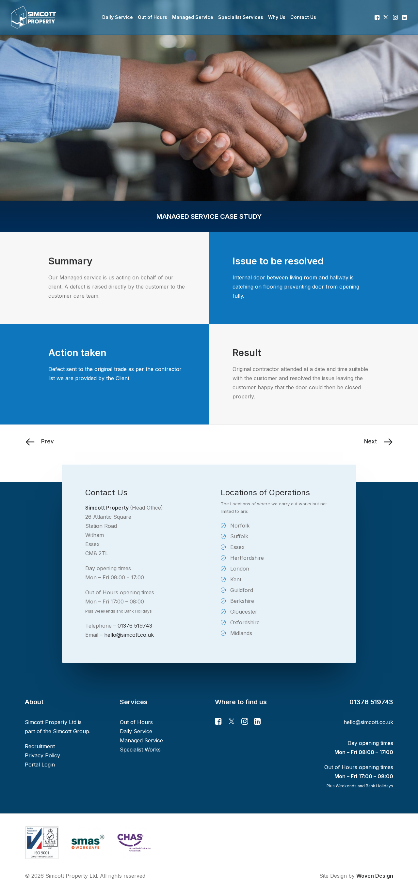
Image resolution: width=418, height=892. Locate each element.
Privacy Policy (42, 755)
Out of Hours (152, 17)
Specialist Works (140, 749)
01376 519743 (135, 625)
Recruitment (40, 746)
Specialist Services (240, 17)
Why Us (276, 17)
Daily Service (117, 17)
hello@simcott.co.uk (129, 635)
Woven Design (374, 875)
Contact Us (303, 17)
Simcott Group (71, 731)
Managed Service (192, 17)
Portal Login (40, 764)
